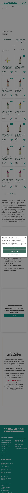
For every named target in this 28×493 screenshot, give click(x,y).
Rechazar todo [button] (14, 251)
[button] (14, 255)
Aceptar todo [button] (14, 248)
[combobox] (25, 237)
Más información (18, 245)
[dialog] (14, 246)
